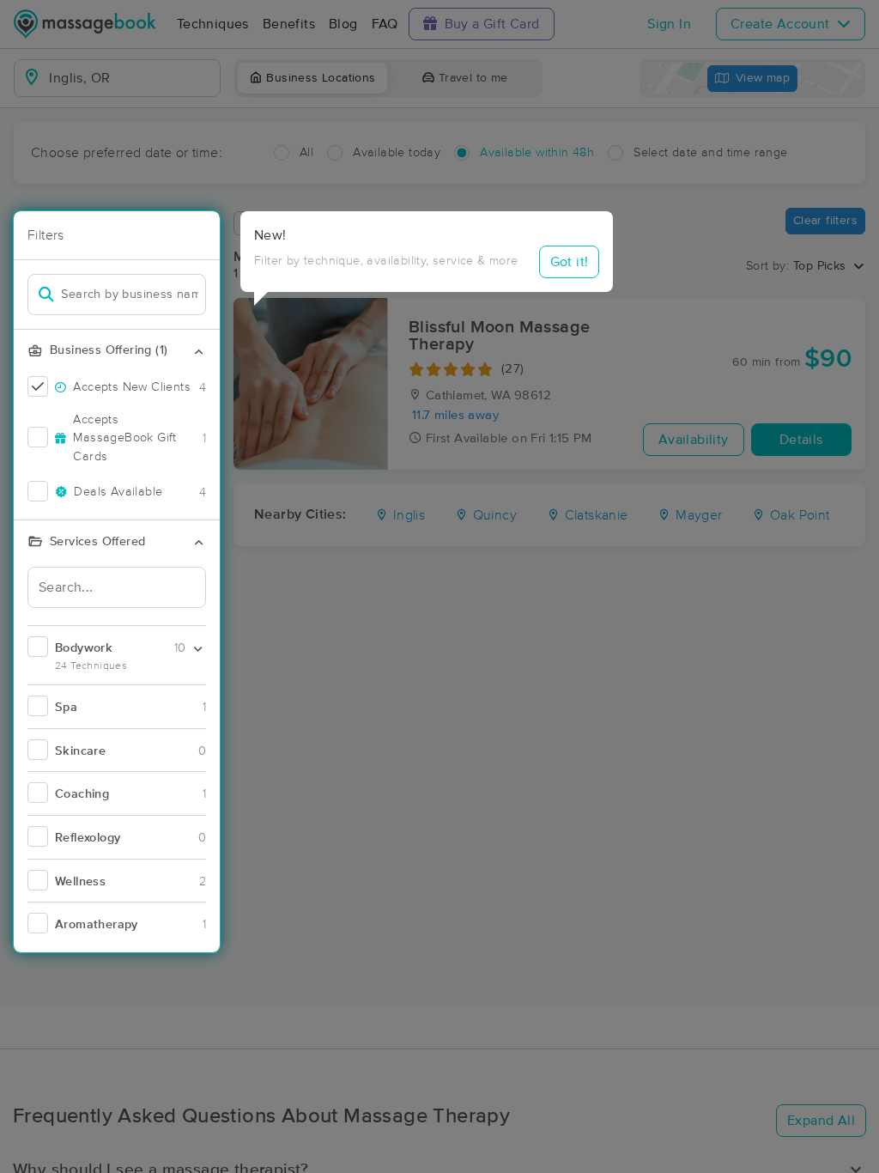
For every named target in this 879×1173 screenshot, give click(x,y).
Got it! (569, 262)
